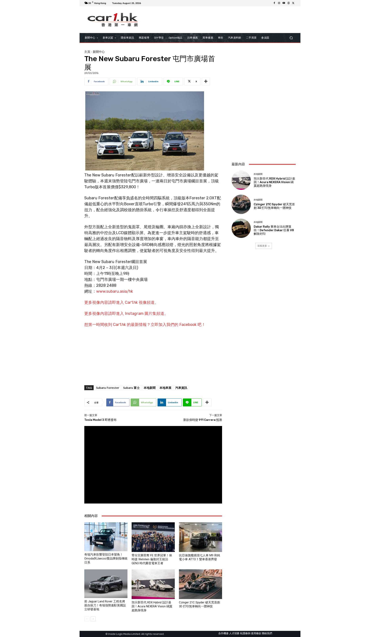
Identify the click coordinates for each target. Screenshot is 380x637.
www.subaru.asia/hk (114, 291)
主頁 (87, 52)
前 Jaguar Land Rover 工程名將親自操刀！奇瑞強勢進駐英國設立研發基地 (105, 605)
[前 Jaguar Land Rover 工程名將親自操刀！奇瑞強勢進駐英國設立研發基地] (105, 583)
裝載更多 (262, 245)
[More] (206, 81)
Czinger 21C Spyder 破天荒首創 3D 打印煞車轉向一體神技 (274, 206)
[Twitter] (293, 3)
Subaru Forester (107, 388)
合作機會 (223, 633)
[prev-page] (86, 618)
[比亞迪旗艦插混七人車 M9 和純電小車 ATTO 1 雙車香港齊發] (200, 537)
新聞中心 (99, 52)
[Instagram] (279, 3)
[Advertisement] (264, 132)
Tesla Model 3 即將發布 (100, 420)
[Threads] (288, 3)
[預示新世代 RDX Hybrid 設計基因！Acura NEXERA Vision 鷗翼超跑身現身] (153, 584)
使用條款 (256, 633)
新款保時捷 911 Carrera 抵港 (202, 420)
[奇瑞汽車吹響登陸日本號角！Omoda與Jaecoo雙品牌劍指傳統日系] (105, 536)
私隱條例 (245, 633)
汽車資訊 (181, 388)
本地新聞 (150, 388)
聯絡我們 (267, 633)
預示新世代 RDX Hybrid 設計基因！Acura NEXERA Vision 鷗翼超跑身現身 (152, 606)
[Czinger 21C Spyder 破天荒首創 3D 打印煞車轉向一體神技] (200, 584)
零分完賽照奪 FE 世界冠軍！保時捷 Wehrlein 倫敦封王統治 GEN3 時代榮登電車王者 (152, 559)
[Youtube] (283, 3)
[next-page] (93, 618)
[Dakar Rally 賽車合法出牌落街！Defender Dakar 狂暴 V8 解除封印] (241, 228)
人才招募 (234, 633)
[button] (291, 38)
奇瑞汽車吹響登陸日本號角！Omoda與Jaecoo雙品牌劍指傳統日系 (105, 558)
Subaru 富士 (131, 388)
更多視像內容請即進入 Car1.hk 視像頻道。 (121, 302)
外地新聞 (258, 174)
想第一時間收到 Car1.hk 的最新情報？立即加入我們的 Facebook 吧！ (144, 324)
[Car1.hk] (112, 20)
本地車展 (165, 388)
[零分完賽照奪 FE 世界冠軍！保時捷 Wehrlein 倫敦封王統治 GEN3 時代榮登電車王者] (153, 537)
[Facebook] (274, 3)
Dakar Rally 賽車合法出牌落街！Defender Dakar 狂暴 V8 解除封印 (274, 230)
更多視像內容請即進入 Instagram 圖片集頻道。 (126, 313)
